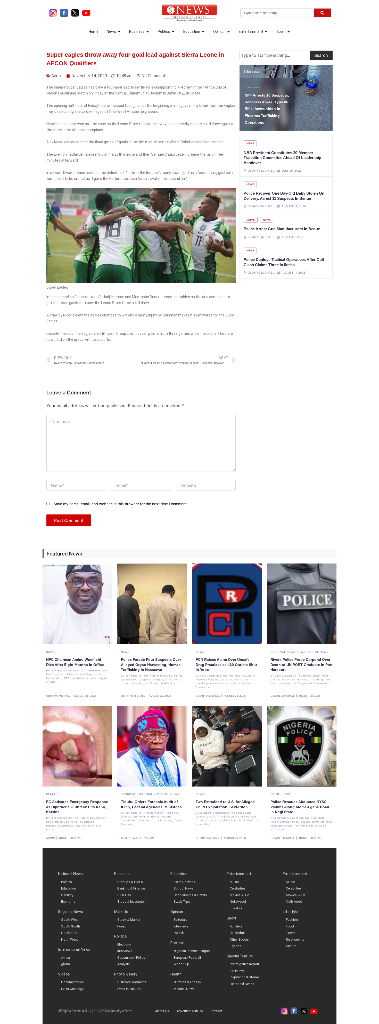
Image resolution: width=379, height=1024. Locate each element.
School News (317, 651)
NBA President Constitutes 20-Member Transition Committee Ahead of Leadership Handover (282, 157)
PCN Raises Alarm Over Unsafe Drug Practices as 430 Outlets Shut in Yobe (226, 664)
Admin (50, 838)
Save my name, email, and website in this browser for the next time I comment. (121, 504)
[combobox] (276, 13)
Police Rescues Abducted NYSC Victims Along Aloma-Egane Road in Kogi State (299, 807)
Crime (248, 87)
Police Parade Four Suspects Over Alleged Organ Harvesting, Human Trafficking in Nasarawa (151, 664)
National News (282, 651)
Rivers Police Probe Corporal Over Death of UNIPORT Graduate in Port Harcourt (301, 664)
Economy (128, 794)
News (257, 87)
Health (52, 794)
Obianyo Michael (58, 695)
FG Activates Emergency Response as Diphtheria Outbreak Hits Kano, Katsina (77, 807)
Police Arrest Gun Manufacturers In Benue (282, 229)
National (145, 794)
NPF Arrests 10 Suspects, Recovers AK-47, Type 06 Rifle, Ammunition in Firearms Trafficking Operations (267, 109)
